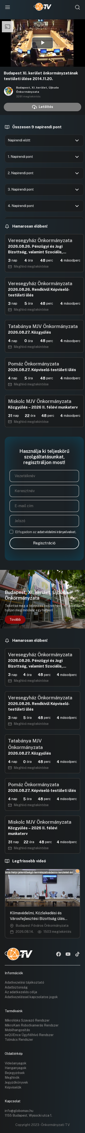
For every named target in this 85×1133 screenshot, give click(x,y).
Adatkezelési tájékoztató (24, 982)
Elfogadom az (45, 532)
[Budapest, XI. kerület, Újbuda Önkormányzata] (8, 92)
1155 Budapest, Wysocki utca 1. (28, 1115)
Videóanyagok (15, 1063)
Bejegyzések (15, 1073)
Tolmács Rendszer (19, 1039)
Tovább (15, 619)
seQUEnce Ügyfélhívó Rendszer (29, 1035)
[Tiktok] (77, 954)
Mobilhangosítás (17, 1030)
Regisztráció (44, 543)
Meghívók (12, 1077)
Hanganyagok (15, 1068)
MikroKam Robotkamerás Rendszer (32, 1025)
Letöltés (46, 107)
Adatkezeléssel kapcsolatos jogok (31, 997)
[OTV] (42, 7)
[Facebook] (58, 954)
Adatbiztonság (16, 987)
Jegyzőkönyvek (16, 1082)
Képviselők (13, 1087)
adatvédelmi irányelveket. (56, 532)
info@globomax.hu (19, 1111)
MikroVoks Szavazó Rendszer (27, 1020)
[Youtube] (68, 954)
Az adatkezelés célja (21, 992)
